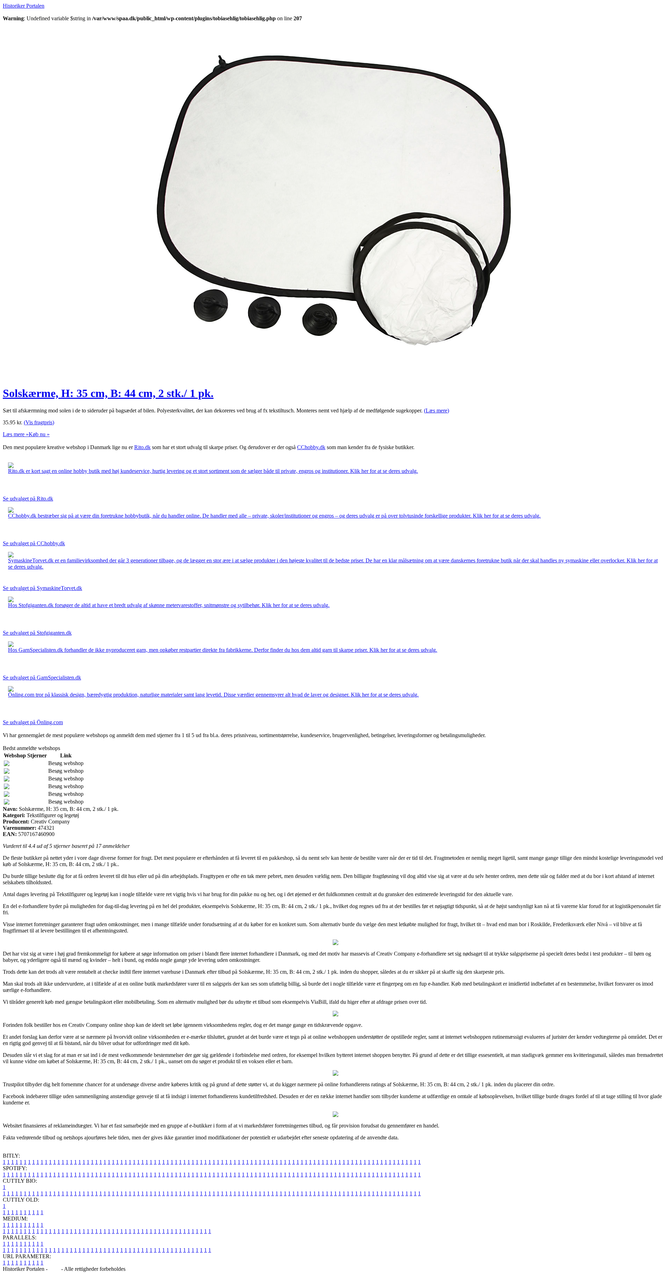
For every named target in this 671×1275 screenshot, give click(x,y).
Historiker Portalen (23, 6)
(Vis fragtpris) (39, 422)
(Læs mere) (436, 410)
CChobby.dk (311, 447)
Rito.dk (142, 447)
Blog (54, 1269)
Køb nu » (39, 434)
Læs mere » (16, 434)
